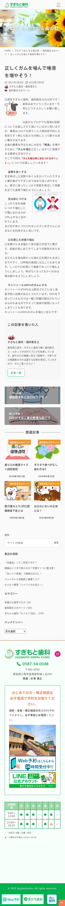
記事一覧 (16, 373)
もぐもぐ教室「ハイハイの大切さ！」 (24, 584)
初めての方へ (14, 424)
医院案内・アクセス (18, 432)
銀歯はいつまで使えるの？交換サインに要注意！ (30, 568)
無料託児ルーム (15, 447)
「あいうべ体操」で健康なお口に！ (23, 573)
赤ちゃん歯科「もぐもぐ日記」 (21, 613)
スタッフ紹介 (14, 454)
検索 (7, 534)
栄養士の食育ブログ (15, 602)
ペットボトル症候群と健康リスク (22, 579)
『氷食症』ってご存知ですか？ (21, 562)
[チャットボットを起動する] (52, 899)
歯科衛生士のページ (19, 90)
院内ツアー (12, 439)
